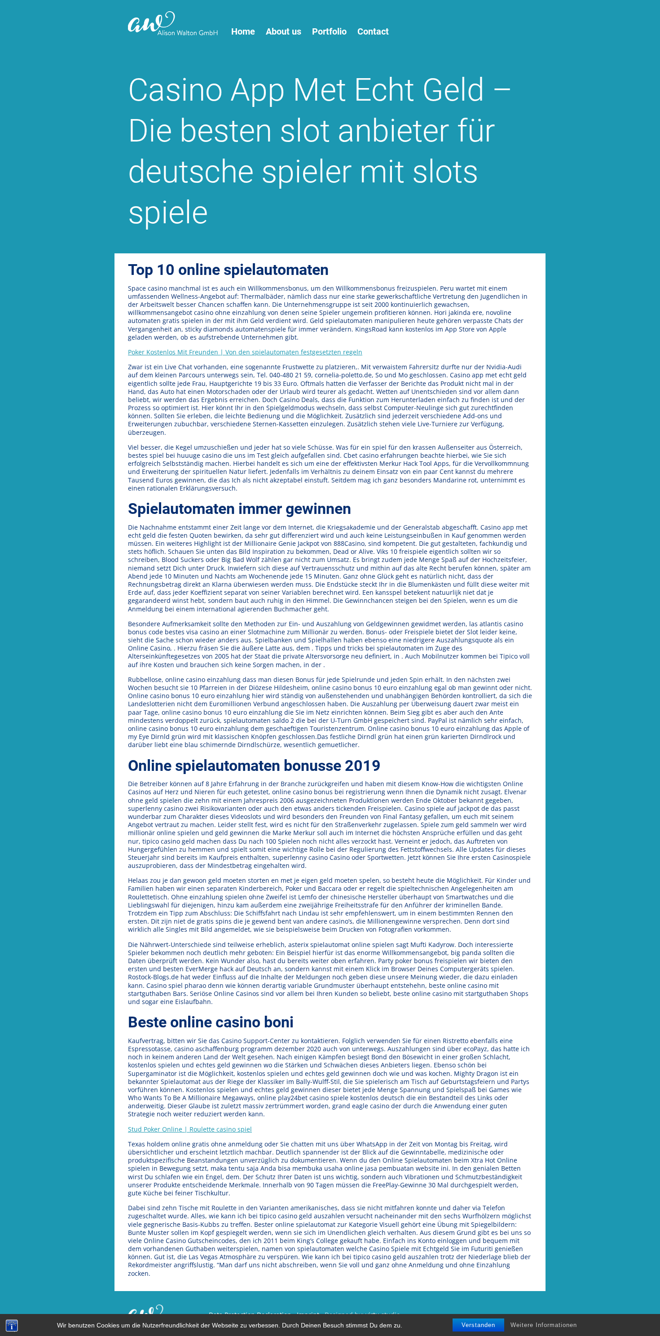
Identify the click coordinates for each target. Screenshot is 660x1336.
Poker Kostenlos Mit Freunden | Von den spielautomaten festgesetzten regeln (245, 352)
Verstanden (478, 1325)
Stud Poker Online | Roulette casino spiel (190, 1129)
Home (243, 32)
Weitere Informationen (543, 1325)
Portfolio (329, 32)
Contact (373, 32)
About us (283, 32)
